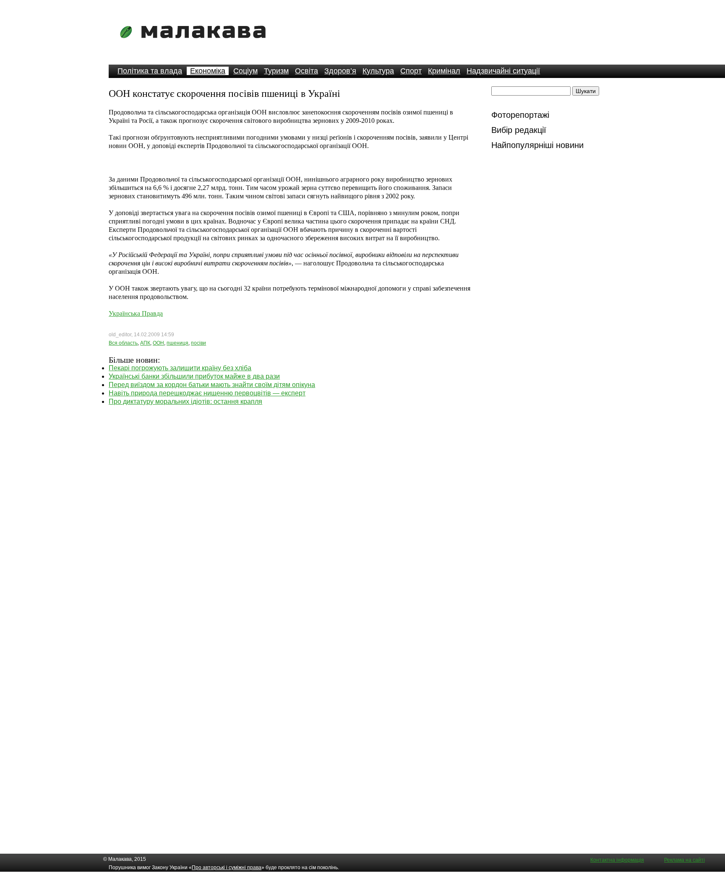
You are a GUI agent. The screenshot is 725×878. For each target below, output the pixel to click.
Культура (378, 71)
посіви (198, 343)
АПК (145, 343)
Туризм (276, 71)
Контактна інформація (617, 860)
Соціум (245, 71)
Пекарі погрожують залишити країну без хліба (180, 367)
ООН (158, 343)
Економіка (207, 71)
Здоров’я (340, 71)
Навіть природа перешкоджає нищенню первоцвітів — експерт (207, 393)
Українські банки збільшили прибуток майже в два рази (194, 376)
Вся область (123, 343)
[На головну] (195, 43)
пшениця (177, 343)
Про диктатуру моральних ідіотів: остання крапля (185, 401)
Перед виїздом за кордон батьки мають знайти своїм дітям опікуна (212, 384)
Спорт (411, 71)
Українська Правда (136, 313)
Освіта (306, 71)
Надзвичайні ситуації (503, 71)
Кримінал (444, 71)
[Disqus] (290, 511)
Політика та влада (149, 71)
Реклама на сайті (684, 860)
